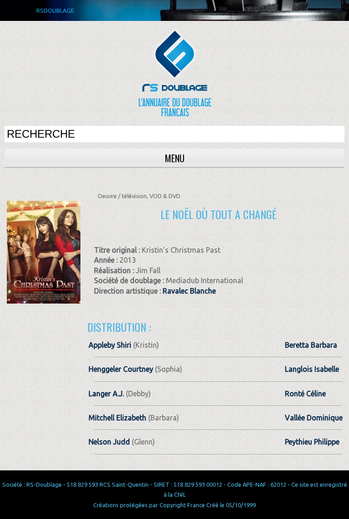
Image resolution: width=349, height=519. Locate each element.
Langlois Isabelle (312, 369)
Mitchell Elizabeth (117, 418)
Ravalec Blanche (189, 291)
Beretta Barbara (311, 345)
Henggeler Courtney (121, 369)
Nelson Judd (109, 442)
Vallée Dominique (314, 418)
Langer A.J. (106, 393)
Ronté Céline (305, 393)
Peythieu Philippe (312, 442)
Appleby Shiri (110, 345)
